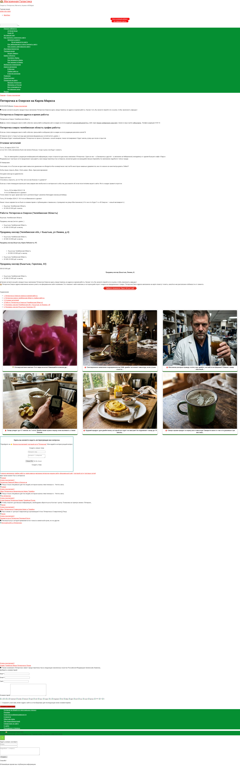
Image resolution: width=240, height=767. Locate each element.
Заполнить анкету (14, 40)
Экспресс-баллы (13, 58)
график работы (19, 473)
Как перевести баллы (15, 62)
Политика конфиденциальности (15, 715)
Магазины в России (15, 85)
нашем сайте (54, 473)
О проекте (7, 717)
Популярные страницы (12, 728)
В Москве (11, 69)
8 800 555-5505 (5, 11)
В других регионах (14, 74)
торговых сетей (90, 473)
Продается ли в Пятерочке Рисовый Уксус (15, 518)
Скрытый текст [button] (5, 177)
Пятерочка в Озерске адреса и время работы (21, 296)
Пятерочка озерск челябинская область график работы (24, 298)
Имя (2, 674)
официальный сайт (66, 473)
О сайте (6, 726)
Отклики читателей (11, 300)
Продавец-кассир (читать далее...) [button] (12, 221)
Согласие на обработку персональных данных (20, 710)
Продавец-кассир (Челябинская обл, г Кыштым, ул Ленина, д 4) (27, 305)
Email (2, 677)
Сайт (1, 681)
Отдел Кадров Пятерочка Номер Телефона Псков (17, 500)
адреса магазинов (7, 473)
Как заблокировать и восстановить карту (22, 44)
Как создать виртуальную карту (19, 47)
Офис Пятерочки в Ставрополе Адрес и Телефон (17, 509)
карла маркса (30, 473)
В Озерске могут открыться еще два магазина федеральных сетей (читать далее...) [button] (29, 136)
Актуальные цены (14, 89)
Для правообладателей (12, 721)
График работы (13, 71)
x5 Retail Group (13, 31)
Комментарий (5, 695)
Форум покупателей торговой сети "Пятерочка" (29, 444)
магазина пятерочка (42, 473)
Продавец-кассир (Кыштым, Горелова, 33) (20, 307)
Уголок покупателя (20, 106)
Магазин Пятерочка (14, 83)
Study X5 (11, 33)
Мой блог (7, 15)
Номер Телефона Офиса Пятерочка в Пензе (15, 665)
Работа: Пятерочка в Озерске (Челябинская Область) (23, 302)
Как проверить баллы (15, 60)
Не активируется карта (19, 42)
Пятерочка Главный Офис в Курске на (13, 482)
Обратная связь (9, 719)
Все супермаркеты (14, 87)
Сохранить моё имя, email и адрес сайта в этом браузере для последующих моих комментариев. (36, 703)
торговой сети (78, 473)
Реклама (7, 712)
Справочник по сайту (11, 724)
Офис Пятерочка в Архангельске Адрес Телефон (17, 491)
